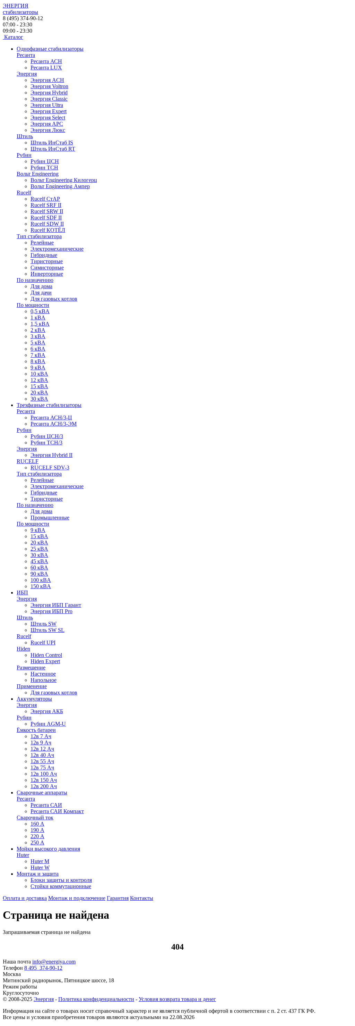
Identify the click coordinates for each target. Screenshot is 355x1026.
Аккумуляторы (34, 699)
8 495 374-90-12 (43, 968)
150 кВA (41, 586)
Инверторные (47, 274)
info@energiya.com (54, 962)
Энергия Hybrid (49, 92)
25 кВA (39, 549)
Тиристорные (47, 261)
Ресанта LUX (46, 67)
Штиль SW (44, 624)
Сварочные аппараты (42, 792)
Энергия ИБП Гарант (56, 605)
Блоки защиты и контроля (61, 880)
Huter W (40, 867)
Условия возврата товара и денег (177, 999)
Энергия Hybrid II (51, 455)
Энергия (27, 74)
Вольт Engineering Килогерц (64, 180)
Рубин (24, 155)
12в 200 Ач (44, 786)
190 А (37, 830)
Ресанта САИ (46, 805)
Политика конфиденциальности (96, 999)
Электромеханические (57, 249)
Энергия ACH (47, 80)
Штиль (25, 136)
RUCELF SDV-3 (50, 467)
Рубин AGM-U (48, 724)
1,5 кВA (40, 324)
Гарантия (118, 898)
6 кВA (38, 349)
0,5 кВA (40, 311)
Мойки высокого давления (48, 849)
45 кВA (39, 561)
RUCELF (27, 461)
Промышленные (50, 517)
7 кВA (38, 355)
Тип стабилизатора (39, 236)
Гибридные (44, 255)
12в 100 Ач (44, 774)
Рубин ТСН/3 (46, 442)
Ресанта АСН (46, 61)
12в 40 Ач (42, 755)
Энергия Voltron (49, 86)
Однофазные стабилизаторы (50, 49)
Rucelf (24, 192)
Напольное (44, 680)
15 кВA (39, 386)
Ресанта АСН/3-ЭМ (54, 424)
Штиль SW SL (47, 630)
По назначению (35, 280)
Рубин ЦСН (45, 161)
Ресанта (26, 55)
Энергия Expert (49, 111)
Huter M (40, 861)
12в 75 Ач (42, 767)
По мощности (33, 305)
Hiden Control (46, 655)
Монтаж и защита (38, 874)
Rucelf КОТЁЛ (48, 230)
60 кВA (39, 567)
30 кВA (39, 399)
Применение (32, 686)
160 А (37, 824)
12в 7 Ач (41, 736)
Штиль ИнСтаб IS (52, 142)
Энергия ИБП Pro (51, 611)
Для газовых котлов (54, 299)
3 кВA (38, 336)
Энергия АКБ (47, 711)
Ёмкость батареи (36, 730)
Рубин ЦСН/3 (47, 436)
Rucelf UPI (43, 642)
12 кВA (39, 380)
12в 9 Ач (41, 742)
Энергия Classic (49, 99)
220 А (37, 836)
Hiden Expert (45, 661)
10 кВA (39, 374)
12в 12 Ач (42, 749)
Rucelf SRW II (47, 211)
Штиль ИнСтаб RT (53, 149)
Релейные (42, 242)
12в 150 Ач (44, 780)
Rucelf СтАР (45, 199)
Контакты (141, 898)
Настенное (43, 674)
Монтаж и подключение (76, 898)
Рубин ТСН (44, 167)
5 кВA (38, 342)
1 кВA (38, 317)
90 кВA (39, 574)
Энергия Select (48, 117)
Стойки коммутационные (61, 886)
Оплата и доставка (25, 898)
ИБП (22, 592)
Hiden (23, 649)
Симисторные (47, 267)
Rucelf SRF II (46, 205)
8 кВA (38, 361)
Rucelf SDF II (46, 217)
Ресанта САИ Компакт (57, 811)
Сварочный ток (35, 817)
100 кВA (41, 580)
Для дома (41, 286)
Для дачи (41, 292)
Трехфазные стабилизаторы (49, 405)
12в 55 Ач (42, 761)
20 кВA (39, 392)
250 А (37, 842)
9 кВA (38, 367)
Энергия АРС (47, 124)
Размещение (31, 667)
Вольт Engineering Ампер (60, 186)
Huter (23, 855)
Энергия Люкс (48, 130)
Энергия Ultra (47, 105)
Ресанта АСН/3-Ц (51, 417)
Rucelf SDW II (47, 224)
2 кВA (38, 330)
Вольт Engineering (38, 174)
